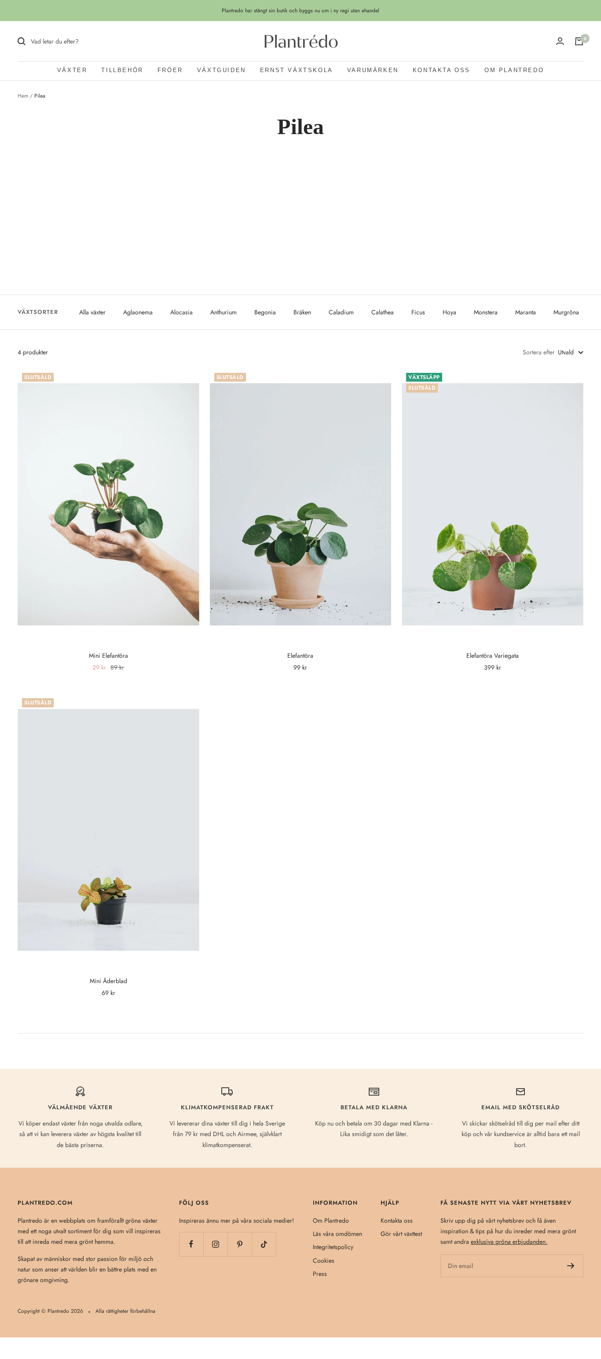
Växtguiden (221, 70)
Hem (23, 96)
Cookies (323, 1260)
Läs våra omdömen (337, 1233)
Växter (72, 70)
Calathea (382, 312)
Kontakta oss (441, 70)
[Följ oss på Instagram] (215, 1244)
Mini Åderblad (108, 980)
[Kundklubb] (560, 41)
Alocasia (181, 312)
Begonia (265, 312)
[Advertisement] (300, 229)
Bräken (302, 312)
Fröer (170, 70)
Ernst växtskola (296, 70)
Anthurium (223, 312)
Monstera (486, 312)
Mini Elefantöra (108, 655)
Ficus (418, 312)
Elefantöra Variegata (492, 655)
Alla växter (92, 312)
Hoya (449, 312)
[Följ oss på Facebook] (191, 1244)
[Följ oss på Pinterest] (239, 1244)
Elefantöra (300, 655)
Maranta (525, 312)
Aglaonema (138, 312)
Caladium (341, 312)
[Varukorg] (579, 41)
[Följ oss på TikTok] (264, 1244)
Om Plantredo (514, 70)
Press (320, 1273)
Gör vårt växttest (401, 1233)
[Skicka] (571, 1266)
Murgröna (566, 312)
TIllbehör (122, 70)
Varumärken (373, 70)
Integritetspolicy (333, 1246)
